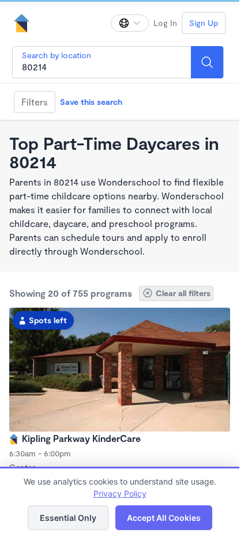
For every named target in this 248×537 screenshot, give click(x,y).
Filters (34, 101)
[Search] (207, 62)
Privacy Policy (119, 493)
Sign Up (203, 23)
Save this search (91, 102)
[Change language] (130, 23)
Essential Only (68, 518)
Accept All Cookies (164, 518)
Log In (165, 23)
